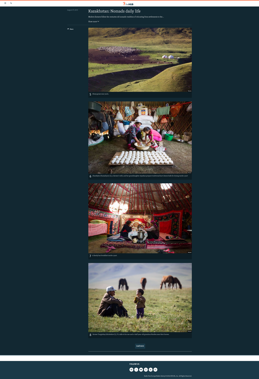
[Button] (70, 30)
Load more (140, 346)
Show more (92, 22)
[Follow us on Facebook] (131, 370)
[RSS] (151, 370)
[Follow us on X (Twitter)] (136, 370)
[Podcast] (155, 370)
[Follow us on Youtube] (141, 370)
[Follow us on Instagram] (146, 370)
